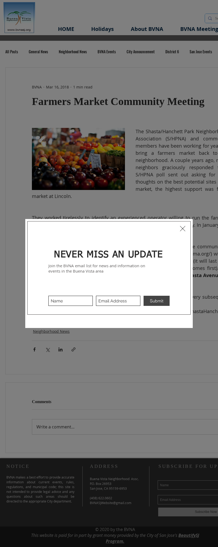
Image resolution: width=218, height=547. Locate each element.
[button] (182, 228)
